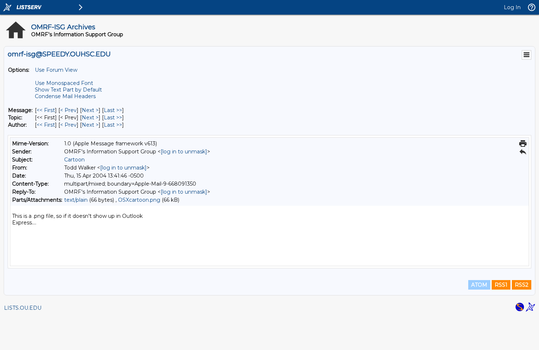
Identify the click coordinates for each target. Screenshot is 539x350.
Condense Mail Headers (65, 96)
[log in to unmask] (184, 151)
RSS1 (501, 285)
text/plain (76, 200)
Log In (512, 7)
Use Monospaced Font (64, 83)
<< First (46, 110)
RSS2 (521, 285)
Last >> (113, 110)
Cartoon (74, 159)
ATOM (479, 285)
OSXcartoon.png (139, 200)
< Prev (68, 110)
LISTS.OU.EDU (22, 308)
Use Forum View (56, 70)
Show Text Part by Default (68, 89)
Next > (90, 110)
